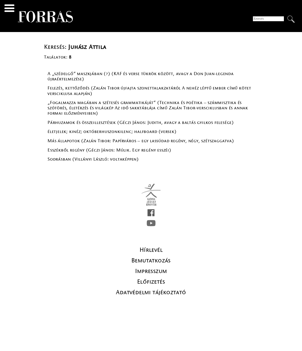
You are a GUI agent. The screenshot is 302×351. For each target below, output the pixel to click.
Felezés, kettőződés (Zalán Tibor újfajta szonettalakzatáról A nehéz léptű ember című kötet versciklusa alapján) (149, 90)
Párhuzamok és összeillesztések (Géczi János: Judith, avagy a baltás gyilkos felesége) (141, 122)
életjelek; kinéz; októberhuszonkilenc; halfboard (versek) (112, 131)
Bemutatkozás (151, 260)
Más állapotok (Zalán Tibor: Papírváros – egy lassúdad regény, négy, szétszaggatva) (141, 141)
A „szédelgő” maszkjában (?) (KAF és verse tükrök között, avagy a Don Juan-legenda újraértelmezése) (141, 76)
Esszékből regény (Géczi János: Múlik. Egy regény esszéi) (109, 150)
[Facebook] (151, 212)
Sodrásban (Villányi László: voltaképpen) (93, 159)
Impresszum (151, 271)
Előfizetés (151, 281)
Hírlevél (151, 250)
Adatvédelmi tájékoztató (151, 292)
